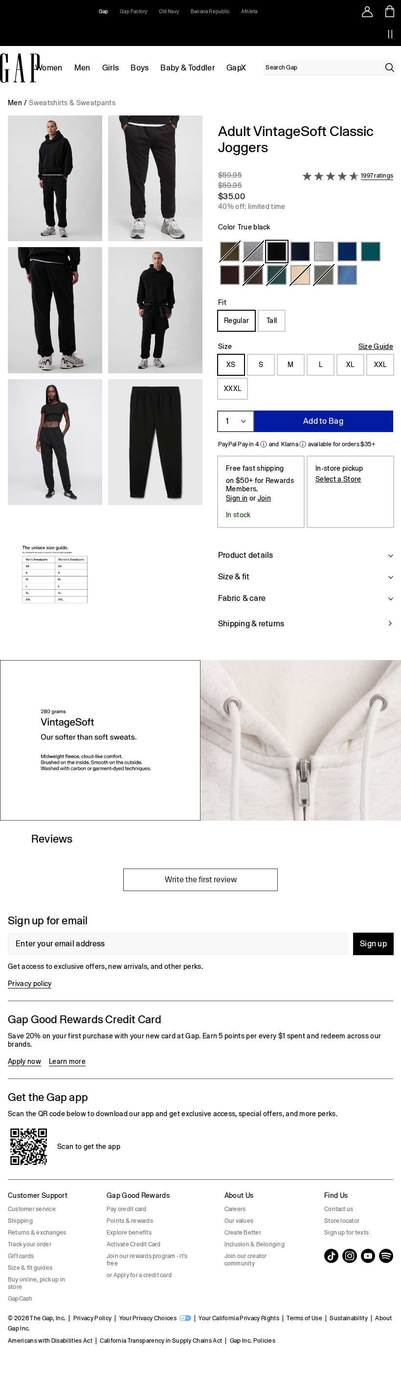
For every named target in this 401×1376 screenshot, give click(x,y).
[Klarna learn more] (302, 444)
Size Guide (375, 346)
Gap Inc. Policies (252, 1340)
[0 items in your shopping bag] (390, 11)
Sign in (236, 498)
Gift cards (21, 1256)
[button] (105, 381)
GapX (236, 67)
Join (264, 498)
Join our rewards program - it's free (147, 1260)
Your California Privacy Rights (239, 1318)
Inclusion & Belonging (254, 1244)
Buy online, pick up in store (36, 1283)
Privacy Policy (92, 1318)
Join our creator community (245, 1260)
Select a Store (338, 479)
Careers (235, 1209)
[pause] (390, 34)
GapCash (20, 1298)
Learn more (67, 1061)
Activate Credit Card (134, 1244)
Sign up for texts (346, 1232)
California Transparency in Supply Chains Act (161, 1340)
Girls (110, 67)
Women (49, 67)
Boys (140, 67)
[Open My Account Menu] (367, 11)
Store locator (341, 1220)
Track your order (29, 1244)
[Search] (390, 67)
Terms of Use (304, 1318)
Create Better (242, 1232)
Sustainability (348, 1318)
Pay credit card (127, 1209)
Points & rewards (130, 1220)
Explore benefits (129, 1232)
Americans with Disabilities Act (50, 1340)
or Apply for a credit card (139, 1275)
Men (82, 67)
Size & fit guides (30, 1267)
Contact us (338, 1209)
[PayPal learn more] (263, 444)
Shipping (20, 1220)
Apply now (24, 1061)
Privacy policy (29, 983)
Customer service (32, 1209)
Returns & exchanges (37, 1232)
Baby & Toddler (187, 67)
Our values (238, 1220)
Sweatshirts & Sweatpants (72, 103)
